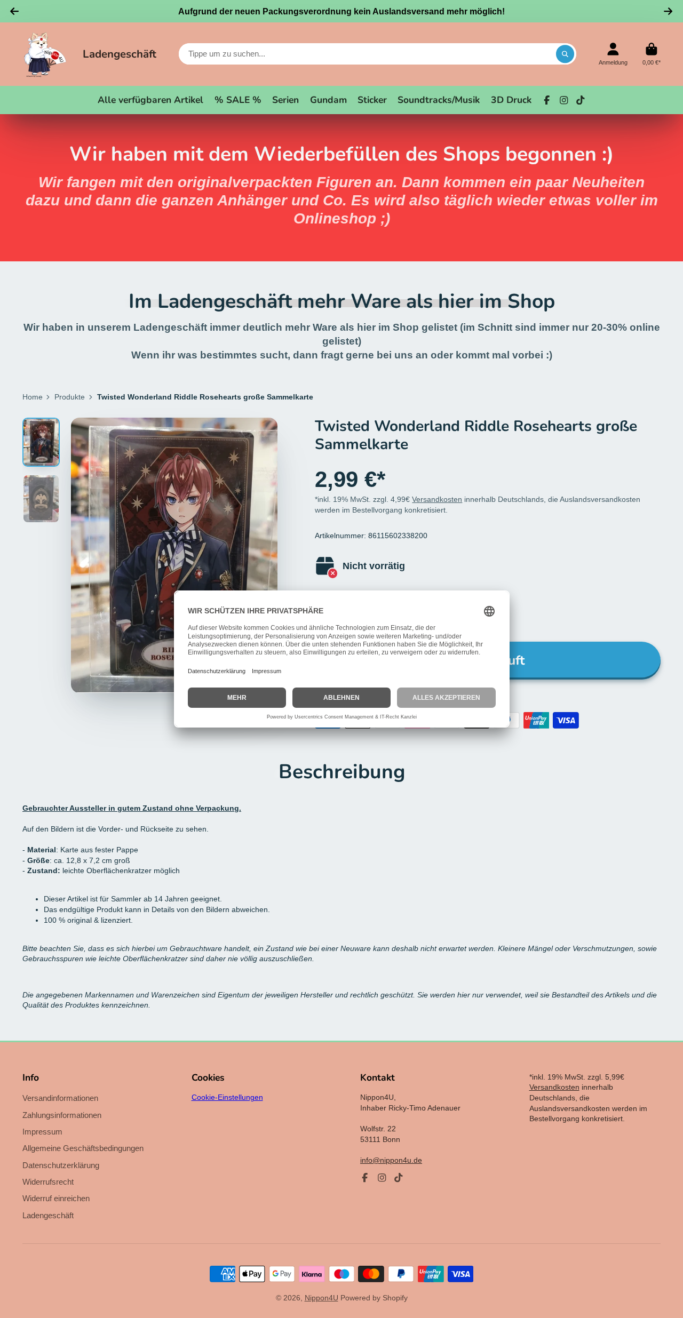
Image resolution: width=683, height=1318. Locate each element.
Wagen (651, 54)
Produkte (69, 397)
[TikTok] (580, 100)
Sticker (372, 99)
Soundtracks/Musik (439, 99)
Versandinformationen (60, 1098)
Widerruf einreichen (56, 1198)
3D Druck (511, 99)
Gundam (328, 99)
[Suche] (565, 54)
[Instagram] (564, 100)
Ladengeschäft (119, 53)
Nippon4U (321, 1297)
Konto (613, 54)
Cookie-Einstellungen (227, 1097)
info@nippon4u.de (391, 1160)
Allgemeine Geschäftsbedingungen (83, 1148)
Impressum (42, 1131)
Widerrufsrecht (48, 1181)
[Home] (45, 54)
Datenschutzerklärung (60, 1165)
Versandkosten (437, 499)
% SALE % (238, 99)
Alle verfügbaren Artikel (150, 99)
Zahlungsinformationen (61, 1115)
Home (32, 397)
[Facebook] (547, 100)
